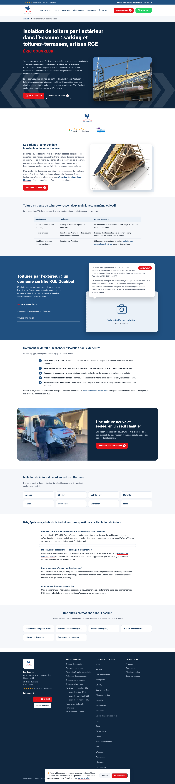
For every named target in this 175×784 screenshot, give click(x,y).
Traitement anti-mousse (75, 680)
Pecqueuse (63, 504)
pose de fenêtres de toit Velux (95, 391)
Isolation (66, 10)
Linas (125, 504)
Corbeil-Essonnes (103, 674)
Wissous (99, 752)
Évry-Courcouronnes (104, 742)
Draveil (99, 736)
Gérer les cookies (133, 676)
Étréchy (61, 495)
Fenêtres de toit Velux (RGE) (77, 688)
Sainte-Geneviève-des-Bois (106, 716)
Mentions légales (133, 672)
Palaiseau (100, 711)
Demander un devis (56, 96)
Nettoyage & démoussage (76, 676)
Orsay (98, 726)
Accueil (26, 19)
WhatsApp (145, 10)
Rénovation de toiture (34, 637)
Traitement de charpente (68, 637)
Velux (56, 10)
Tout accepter (119, 776)
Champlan (100, 762)
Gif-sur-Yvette (101, 731)
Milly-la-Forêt (96, 495)
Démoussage (78, 10)
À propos (103, 10)
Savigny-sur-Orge (102, 690)
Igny (97, 721)
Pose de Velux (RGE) (99, 628)
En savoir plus (84, 778)
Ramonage (91, 10)
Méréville (127, 495)
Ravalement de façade (75, 704)
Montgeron (95, 504)
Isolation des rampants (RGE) (38, 628)
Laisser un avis (29, 693)
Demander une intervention (110, 445)
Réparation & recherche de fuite (78, 672)
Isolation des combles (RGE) (70, 628)
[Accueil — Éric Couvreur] (28, 10)
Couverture (45, 10)
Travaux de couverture (132, 628)
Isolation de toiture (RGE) (76, 692)
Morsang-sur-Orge (103, 695)
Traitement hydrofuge (74, 684)
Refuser (105, 776)
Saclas (28, 504)
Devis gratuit (122, 10)
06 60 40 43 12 (35, 96)
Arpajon (28, 495)
